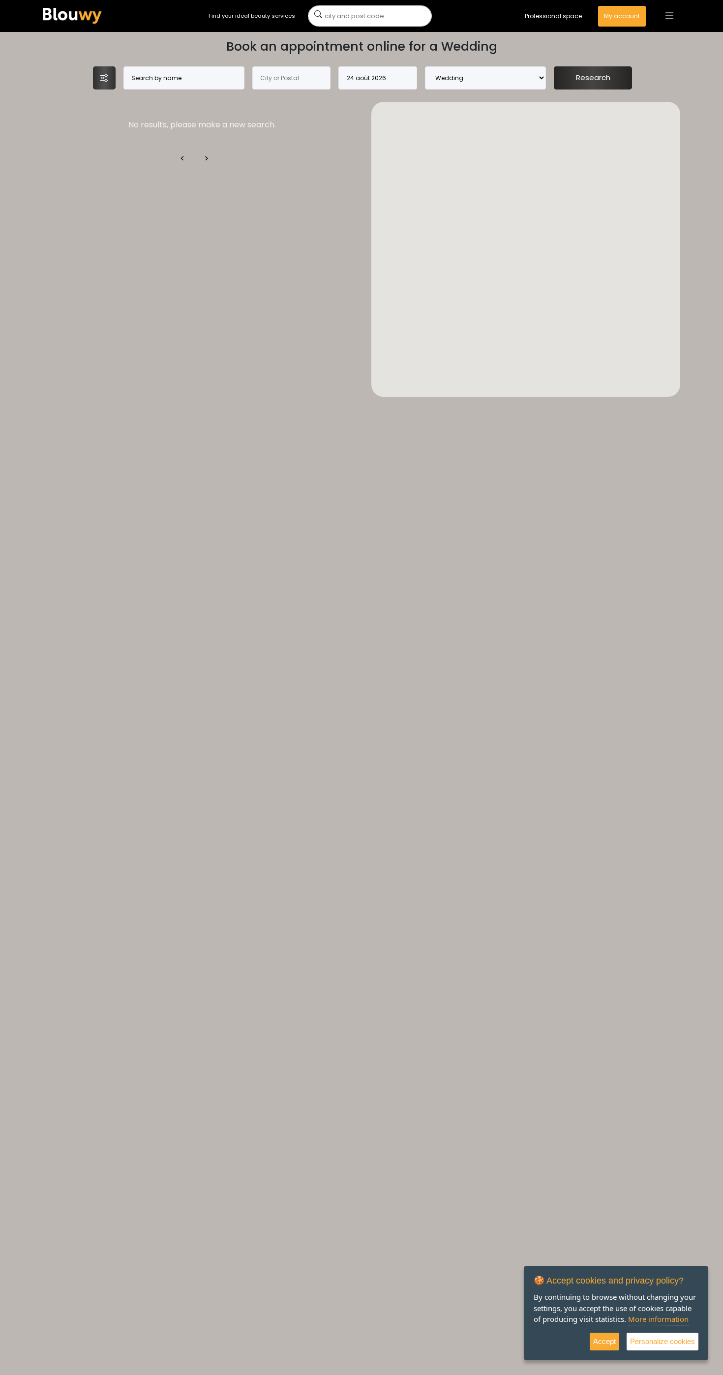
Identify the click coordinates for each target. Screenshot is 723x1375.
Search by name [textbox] (156, 78)
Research (593, 77)
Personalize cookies (662, 1341)
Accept (604, 1341)
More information (658, 1319)
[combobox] (184, 78)
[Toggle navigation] (669, 16)
